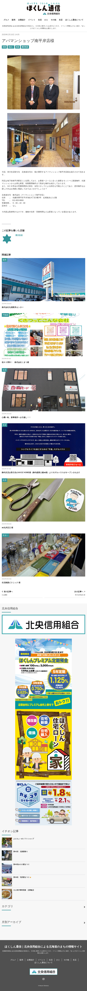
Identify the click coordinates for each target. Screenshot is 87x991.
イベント (31, 20)
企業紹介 (21, 20)
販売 (13, 20)
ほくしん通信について (74, 20)
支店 (61, 20)
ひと (46, 20)
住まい (11, 47)
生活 (40, 20)
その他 (53, 20)
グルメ (6, 20)
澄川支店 (25, 47)
